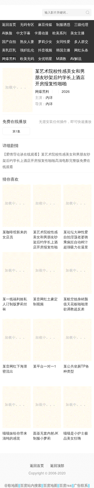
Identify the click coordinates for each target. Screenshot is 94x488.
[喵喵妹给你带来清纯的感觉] (17, 407)
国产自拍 (9, 41)
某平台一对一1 (44, 366)
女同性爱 (63, 41)
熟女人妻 (27, 41)
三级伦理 (81, 24)
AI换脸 (7, 33)
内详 (49, 97)
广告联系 (81, 485)
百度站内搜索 (30, 485)
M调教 (61, 58)
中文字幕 (23, 33)
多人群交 (81, 41)
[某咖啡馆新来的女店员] (17, 206)
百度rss (65, 485)
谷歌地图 (11, 485)
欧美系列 (59, 33)
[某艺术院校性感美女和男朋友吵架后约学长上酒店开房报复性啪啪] (18, 90)
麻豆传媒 (45, 24)
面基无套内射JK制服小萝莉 (45, 436)
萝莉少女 (45, 41)
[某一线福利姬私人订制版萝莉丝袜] (17, 273)
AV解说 (75, 58)
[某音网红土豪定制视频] (47, 273)
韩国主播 (63, 50)
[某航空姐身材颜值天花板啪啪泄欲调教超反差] (77, 273)
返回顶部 (57, 465)
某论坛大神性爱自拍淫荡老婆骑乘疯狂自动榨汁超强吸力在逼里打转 (75, 241)
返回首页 (9, 24)
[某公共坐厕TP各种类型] (77, 340)
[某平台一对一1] (47, 340)
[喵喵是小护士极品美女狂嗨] (77, 407)
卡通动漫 (41, 33)
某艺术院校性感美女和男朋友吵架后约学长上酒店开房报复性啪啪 (45, 241)
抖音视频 (45, 50)
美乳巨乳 (9, 50)
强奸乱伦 (27, 50)
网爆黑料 (9, 58)
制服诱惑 (63, 24)
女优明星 (45, 58)
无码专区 (27, 24)
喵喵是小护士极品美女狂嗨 (75, 436)
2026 (66, 91)
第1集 (16, 131)
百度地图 (50, 485)
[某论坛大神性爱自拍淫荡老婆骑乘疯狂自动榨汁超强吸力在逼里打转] (77, 206)
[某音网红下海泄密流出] (17, 340)
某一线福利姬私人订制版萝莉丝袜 (15, 303)
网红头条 (81, 50)
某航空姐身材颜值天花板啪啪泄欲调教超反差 (75, 303)
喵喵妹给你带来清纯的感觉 (15, 436)
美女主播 (77, 33)
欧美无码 (27, 58)
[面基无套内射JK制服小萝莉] (47, 407)
